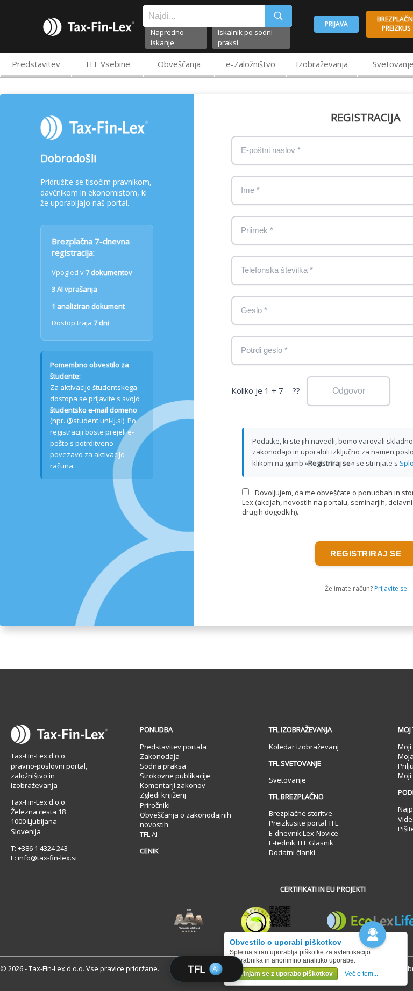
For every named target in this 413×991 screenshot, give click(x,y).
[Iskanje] (278, 16)
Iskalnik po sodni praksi (245, 37)
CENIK (149, 851)
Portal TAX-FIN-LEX (88, 27)
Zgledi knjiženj (163, 795)
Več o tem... (361, 974)
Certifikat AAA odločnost (189, 921)
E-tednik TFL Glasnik (301, 843)
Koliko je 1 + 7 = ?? (265, 390)
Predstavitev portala (173, 746)
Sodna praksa (163, 766)
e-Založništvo (250, 64)
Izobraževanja (322, 64)
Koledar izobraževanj (304, 746)
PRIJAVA (336, 23)
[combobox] (204, 16)
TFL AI (149, 834)
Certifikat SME (265, 921)
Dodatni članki (292, 852)
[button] (372, 934)
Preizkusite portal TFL (303, 823)
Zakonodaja (160, 756)
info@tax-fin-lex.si (47, 858)
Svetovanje (287, 780)
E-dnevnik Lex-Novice (303, 833)
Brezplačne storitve (300, 813)
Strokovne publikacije (175, 775)
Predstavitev (36, 64)
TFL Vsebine (107, 64)
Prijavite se (390, 588)
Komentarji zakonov (172, 785)
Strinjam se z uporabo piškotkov (283, 974)
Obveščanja (179, 64)
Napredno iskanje (167, 37)
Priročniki (155, 805)
